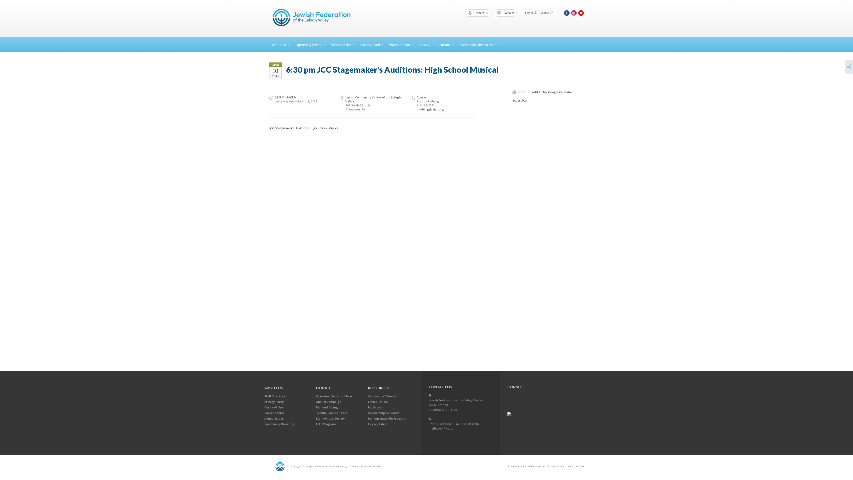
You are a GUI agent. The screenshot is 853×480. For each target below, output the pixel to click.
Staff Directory (274, 396)
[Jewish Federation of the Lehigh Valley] (312, 18)
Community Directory (279, 424)
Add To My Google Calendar (552, 92)
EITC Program (326, 424)
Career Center (274, 413)
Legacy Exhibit (378, 424)
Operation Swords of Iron (334, 396)
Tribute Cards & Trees (331, 413)
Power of (399, 44)
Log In (529, 13)
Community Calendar (383, 396)
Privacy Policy (274, 402)
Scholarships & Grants (383, 413)
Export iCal (520, 100)
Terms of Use (273, 407)
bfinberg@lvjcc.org (430, 109)
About (279, 44)
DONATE (323, 388)
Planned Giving (327, 407)
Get (370, 44)
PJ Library (375, 407)
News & (434, 44)
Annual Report (274, 418)
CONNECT (516, 387)
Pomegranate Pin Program (387, 418)
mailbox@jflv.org (441, 428)
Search (544, 13)
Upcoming (308, 44)
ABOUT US (273, 388)
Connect (508, 13)
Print (521, 92)
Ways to (341, 44)
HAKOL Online (378, 402)
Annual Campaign (328, 402)
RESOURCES (378, 388)
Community (476, 44)
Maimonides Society (330, 418)
